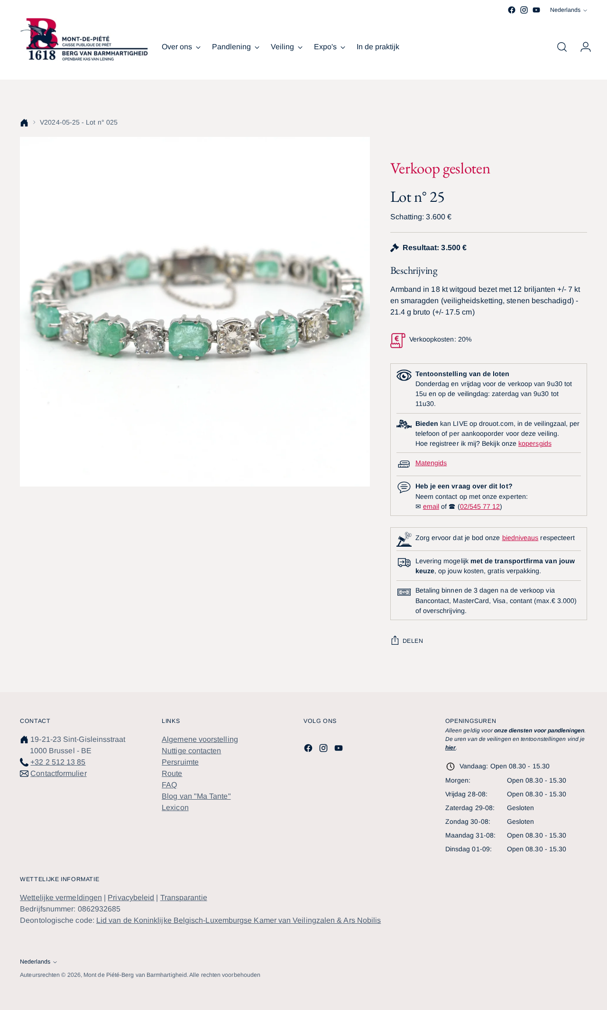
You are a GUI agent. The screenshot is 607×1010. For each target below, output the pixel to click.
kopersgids (535, 443)
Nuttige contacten (191, 751)
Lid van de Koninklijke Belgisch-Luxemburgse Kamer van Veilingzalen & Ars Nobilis (238, 920)
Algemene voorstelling (200, 739)
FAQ (169, 785)
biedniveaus (520, 537)
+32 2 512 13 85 (57, 762)
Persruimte (180, 762)
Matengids (431, 463)
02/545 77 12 (480, 506)
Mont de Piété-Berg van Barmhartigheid (135, 975)
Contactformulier (58, 773)
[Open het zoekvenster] (561, 46)
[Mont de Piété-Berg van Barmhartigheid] (84, 39)
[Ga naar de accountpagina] (581, 46)
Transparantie (183, 897)
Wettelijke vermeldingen (61, 897)
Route (172, 773)
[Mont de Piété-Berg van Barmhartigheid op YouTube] (536, 10)
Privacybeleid (131, 897)
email (431, 506)
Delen (413, 641)
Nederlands (565, 10)
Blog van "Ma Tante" (196, 796)
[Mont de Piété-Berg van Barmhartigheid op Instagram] (524, 10)
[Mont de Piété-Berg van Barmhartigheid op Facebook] (511, 10)
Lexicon (175, 807)
